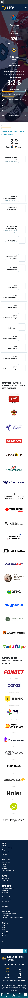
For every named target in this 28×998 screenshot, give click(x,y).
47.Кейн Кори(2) (12, 209)
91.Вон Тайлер (12, 307)
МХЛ (3, 941)
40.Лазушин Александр (10, 198)
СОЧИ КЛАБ (6, 886)
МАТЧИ (4, 876)
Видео (3, 929)
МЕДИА (5, 923)
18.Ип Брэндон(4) (11, 229)
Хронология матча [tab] (6, 126)
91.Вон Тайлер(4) (7, 230)
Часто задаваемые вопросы (9, 913)
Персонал (4, 866)
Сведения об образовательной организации (12, 917)
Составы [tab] (16, 131)
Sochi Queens (5, 890)
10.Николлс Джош (11, 269)
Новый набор (5, 915)
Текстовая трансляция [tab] (7, 134)
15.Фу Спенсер (12, 287)
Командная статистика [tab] (7, 129)
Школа (3, 909)
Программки (5, 931)
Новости (4, 925)
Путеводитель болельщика (8, 897)
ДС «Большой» (5, 852)
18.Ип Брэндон (12, 328)
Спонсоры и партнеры (7, 848)
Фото (3, 927)
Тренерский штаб (6, 862)
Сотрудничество (6, 850)
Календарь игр (5, 878)
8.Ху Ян (14, 159)
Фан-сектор (5, 892)
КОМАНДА (6, 860)
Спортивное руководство (8, 870)
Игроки (4, 864)
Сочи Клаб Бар (5, 901)
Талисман (4, 868)
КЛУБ (4, 843)
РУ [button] (25, 7)
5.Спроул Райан (12, 240)
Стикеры (4, 894)
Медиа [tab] (22, 131)
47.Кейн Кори (13, 258)
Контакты (4, 854)
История (4, 845)
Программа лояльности (7, 888)
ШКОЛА (5, 907)
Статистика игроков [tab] (6, 131)
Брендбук (4, 936)
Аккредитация (5, 934)
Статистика (5, 880)
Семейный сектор (6, 899)
